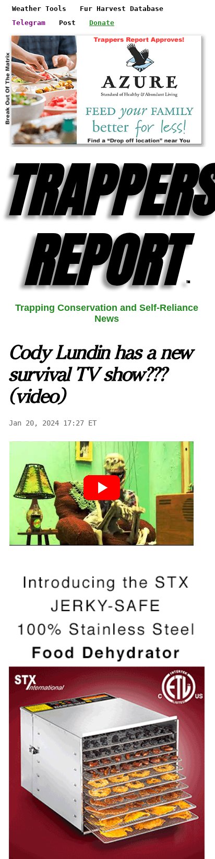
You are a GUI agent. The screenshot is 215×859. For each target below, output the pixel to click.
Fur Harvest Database (121, 9)
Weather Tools (39, 9)
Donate (101, 23)
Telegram (28, 23)
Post (67, 23)
